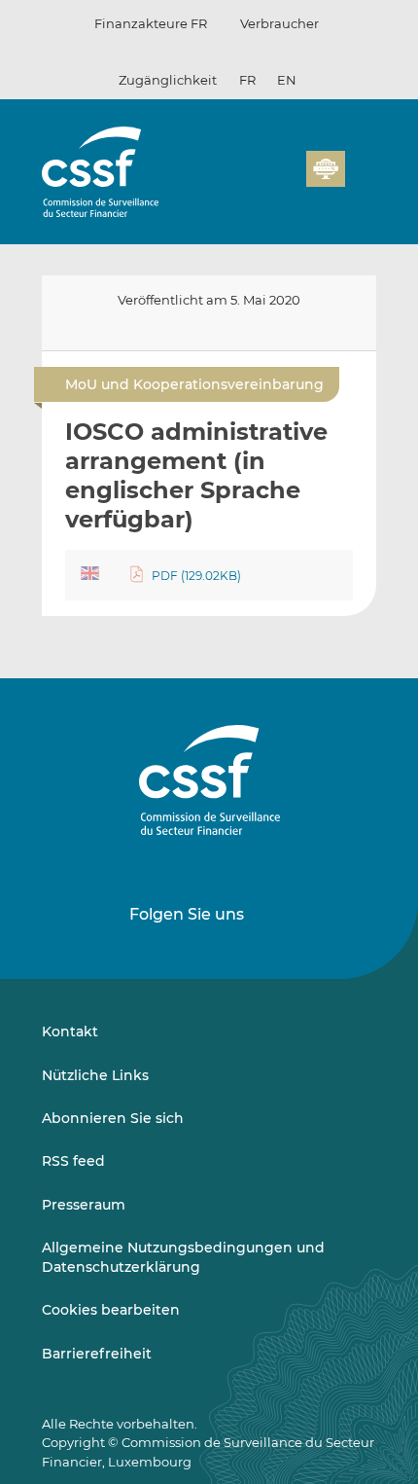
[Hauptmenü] (360, 164)
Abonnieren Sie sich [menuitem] (113, 1118)
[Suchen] (261, 180)
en (286, 80)
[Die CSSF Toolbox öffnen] (285, 180)
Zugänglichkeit (168, 80)
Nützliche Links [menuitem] (95, 1075)
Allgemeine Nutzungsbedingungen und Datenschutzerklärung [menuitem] (183, 1257)
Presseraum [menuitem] (83, 1204)
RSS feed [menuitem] (73, 1161)
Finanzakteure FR (150, 23)
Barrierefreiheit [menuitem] (97, 1353)
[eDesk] (325, 169)
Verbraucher (279, 23)
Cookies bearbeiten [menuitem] (111, 1310)
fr (247, 80)
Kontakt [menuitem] (70, 1031)
